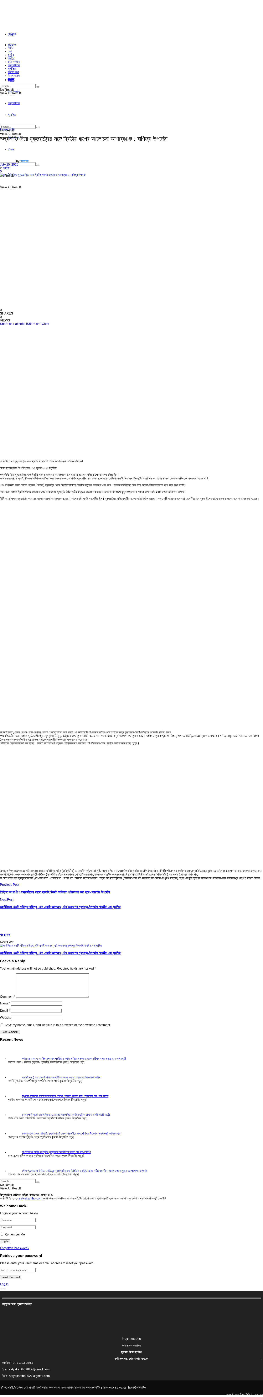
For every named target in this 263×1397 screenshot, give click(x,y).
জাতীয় (11, 54)
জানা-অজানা (14, 61)
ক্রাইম (11, 58)
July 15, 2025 (9, 164)
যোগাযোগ (258, 1394)
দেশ (10, 51)
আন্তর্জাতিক (14, 65)
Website (5, 1017)
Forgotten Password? (14, 1248)
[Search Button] (37, 165)
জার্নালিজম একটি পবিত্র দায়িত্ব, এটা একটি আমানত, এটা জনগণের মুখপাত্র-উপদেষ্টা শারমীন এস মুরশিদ (60, 953)
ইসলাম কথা (13, 72)
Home (4, 129)
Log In (4, 1284)
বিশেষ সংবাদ (14, 75)
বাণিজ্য (11, 79)
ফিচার (10, 48)
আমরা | (229, 1394)
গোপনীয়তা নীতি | (243, 1394)
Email (5, 1010)
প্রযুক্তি (12, 68)
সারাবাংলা (12, 33)
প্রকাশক (24, 161)
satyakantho (123, 1387)
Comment (7, 996)
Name (5, 1003)
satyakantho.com (30, 1198)
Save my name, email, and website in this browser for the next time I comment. (58, 1025)
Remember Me (15, 1234)
